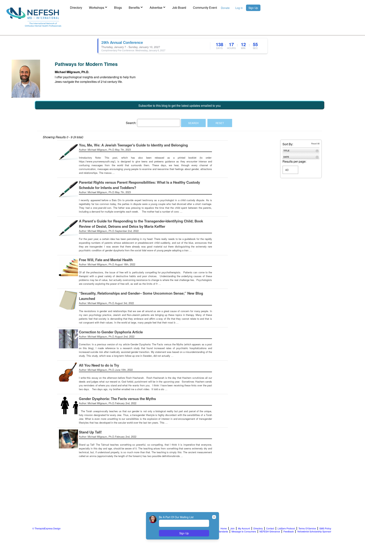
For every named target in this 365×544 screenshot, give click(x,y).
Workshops (96, 7)
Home (224, 528)
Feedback (288, 531)
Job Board (179, 7)
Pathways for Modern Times (86, 64)
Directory (76, 7)
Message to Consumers (244, 531)
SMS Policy (325, 528)
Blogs (118, 7)
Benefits (134, 7)
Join (232, 528)
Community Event (205, 7)
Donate (225, 8)
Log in (239, 8)
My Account (244, 528)
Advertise (156, 7)
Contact (270, 528)
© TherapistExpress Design (46, 528)
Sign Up (253, 8)
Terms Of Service (307, 528)
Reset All (315, 143)
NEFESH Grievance (269, 531)
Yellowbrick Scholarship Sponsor (314, 531)
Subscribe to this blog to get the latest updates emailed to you (179, 105)
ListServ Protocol (286, 528)
